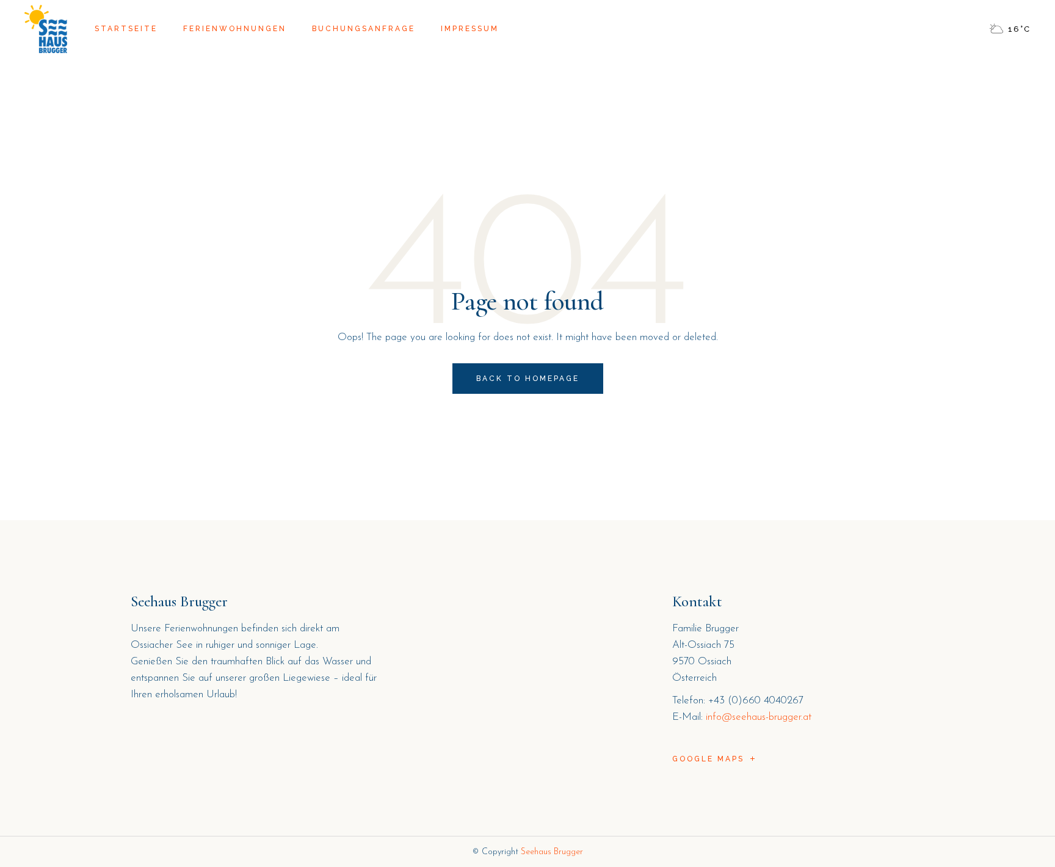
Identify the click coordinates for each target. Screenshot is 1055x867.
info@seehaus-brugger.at (758, 717)
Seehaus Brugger (552, 852)
